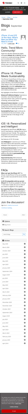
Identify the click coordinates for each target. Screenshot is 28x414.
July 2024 (13, 278)
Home (3, 17)
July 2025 (13, 254)
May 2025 (13, 261)
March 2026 (13, 247)
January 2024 (13, 299)
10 (18, 43)
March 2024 (13, 292)
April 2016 (13, 343)
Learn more (18, 403)
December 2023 (13, 302)
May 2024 (13, 285)
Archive (15, 17)
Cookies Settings (14, 406)
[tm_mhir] (23, 37)
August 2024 (13, 275)
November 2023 (13, 306)
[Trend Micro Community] (7, 3)
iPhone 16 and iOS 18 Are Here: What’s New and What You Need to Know (9, 38)
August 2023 (13, 316)
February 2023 (13, 336)
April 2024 (13, 288)
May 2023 (13, 326)
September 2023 (13, 312)
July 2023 (13, 319)
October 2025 (13, 251)
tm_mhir (3, 43)
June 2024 (13, 282)
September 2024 (13, 271)
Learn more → (17, 12)
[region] (14, 403)
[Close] (26, 395)
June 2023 (13, 323)
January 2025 (13, 268)
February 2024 (13, 295)
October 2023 (13, 309)
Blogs (8, 17)
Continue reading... (7, 208)
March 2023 (13, 333)
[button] (24, 234)
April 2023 (13, 330)
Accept (14, 411)
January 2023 (13, 340)
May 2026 (13, 244)
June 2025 (13, 258)
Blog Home (7, 225)
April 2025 (13, 264)
